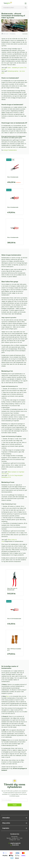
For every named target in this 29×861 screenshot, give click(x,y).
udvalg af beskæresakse (10, 150)
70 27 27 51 (15, 845)
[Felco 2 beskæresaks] (14, 167)
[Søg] (25, 7)
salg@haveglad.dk (15, 843)
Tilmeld (14, 804)
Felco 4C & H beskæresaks (14, 618)
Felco (7, 696)
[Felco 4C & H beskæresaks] (14, 609)
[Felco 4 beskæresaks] (14, 228)
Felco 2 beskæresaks (12, 177)
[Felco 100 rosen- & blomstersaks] (14, 579)
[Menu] (26, 3)
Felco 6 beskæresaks (12, 207)
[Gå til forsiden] (7, 2)
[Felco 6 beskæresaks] (14, 198)
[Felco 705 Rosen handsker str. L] (14, 639)
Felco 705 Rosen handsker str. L (14, 649)
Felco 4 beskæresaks (12, 237)
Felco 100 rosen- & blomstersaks (12, 589)
